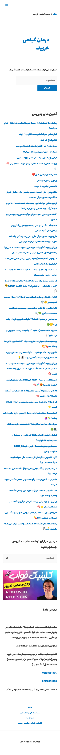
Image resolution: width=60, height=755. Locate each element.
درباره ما (30, 718)
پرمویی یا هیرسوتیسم (47, 181)
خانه (30, 708)
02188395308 (49, 681)
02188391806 (49, 673)
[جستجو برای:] (36, 80)
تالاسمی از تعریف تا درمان (45, 186)
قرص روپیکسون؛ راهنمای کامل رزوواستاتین (37, 158)
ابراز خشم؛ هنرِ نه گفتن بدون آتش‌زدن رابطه (38, 134)
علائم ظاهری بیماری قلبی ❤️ (44, 175)
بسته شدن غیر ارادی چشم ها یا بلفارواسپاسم (36, 146)
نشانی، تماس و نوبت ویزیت (30, 723)
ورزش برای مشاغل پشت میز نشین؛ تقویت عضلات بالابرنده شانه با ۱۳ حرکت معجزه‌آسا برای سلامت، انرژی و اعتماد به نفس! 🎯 (31, 369)
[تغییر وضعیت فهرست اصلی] (6, 5)
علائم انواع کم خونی (48, 140)
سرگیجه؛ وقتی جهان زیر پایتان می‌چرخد (40, 152)
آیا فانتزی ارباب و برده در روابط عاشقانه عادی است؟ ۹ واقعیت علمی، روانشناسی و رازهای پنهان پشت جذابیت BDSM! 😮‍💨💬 (31, 286)
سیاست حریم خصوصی (30, 713)
